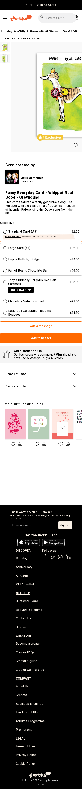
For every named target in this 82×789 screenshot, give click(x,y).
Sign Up (65, 525)
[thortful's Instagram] (60, 558)
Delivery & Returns (29, 610)
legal (20, 738)
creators (24, 636)
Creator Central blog (30, 670)
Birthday (6, 31)
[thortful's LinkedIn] (68, 558)
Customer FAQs (27, 601)
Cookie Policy (26, 764)
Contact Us (23, 618)
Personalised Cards (43, 31)
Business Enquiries (29, 704)
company (23, 678)
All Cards (22, 576)
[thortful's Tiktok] (52, 558)
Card (37, 38)
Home (6, 38)
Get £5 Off (70, 31)
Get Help (23, 593)
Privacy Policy (26, 755)
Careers (21, 695)
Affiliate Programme (30, 721)
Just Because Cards (22, 38)
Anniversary (17, 31)
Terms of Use (25, 746)
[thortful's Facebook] (45, 558)
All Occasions (55, 31)
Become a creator (28, 643)
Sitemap (22, 627)
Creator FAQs (25, 652)
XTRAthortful (25, 584)
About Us (22, 686)
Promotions (24, 730)
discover (23, 550)
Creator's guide (26, 661)
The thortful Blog (28, 712)
